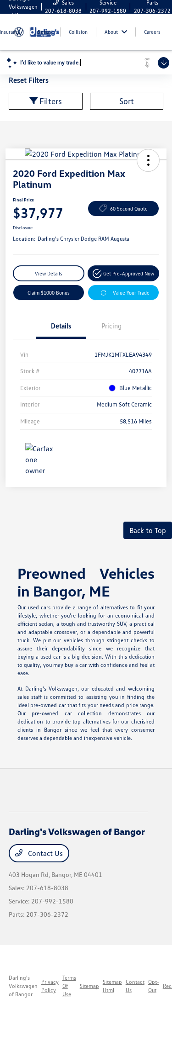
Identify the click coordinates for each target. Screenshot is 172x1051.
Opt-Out (153, 985)
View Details (48, 273)
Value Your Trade (131, 293)
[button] (148, 160)
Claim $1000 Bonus (49, 293)
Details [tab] (61, 326)
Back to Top (147, 530)
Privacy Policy (50, 985)
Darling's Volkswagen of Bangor (23, 986)
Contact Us (44, 853)
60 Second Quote (129, 208)
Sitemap (89, 985)
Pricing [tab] (111, 326)
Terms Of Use (69, 986)
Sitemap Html (112, 985)
